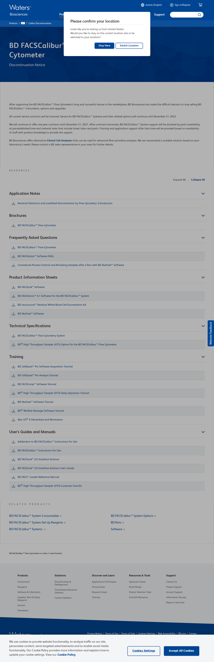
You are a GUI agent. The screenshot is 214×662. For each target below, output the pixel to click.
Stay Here (104, 45)
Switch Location (129, 45)
